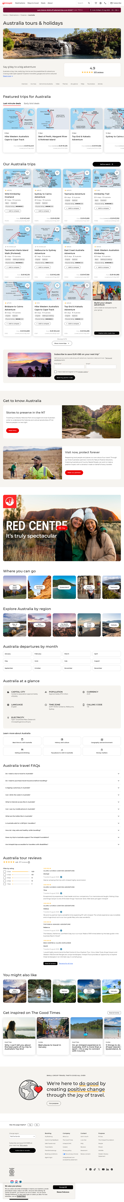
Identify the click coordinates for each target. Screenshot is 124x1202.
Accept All (63, 1187)
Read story (13, 430)
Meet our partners (74, 473)
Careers (65, 1147)
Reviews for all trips (66, 963)
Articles (100, 84)
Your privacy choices (71, 1154)
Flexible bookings (50, 1150)
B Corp (100, 1136)
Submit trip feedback (51, 1140)
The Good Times (68, 1140)
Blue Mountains (39, 625)
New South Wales (14, 587)
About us (65, 1136)
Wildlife (100, 1150)
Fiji (39, 991)
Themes (65, 84)
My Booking (49, 1136)
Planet (100, 1147)
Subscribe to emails (22, 1150)
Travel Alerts (49, 1147)
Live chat (83, 1140)
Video (57, 84)
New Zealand (15, 991)
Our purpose (53, 1103)
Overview (25, 84)
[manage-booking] (100, 3)
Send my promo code (65, 378)
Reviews (83, 1147)
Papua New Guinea (89, 991)
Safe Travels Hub (50, 1143)
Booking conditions (51, 1154)
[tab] (12, 103)
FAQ (82, 1143)
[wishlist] (96, 3)
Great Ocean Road (89, 625)
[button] (27, 173)
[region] (39, 1191)
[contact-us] (105, 3)
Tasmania (114, 587)
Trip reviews (91, 84)
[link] (17, 654)
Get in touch (84, 1136)
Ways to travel (33, 3)
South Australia (89, 587)
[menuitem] (7, 3)
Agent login (48, 1157)
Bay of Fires (14, 625)
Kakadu (114, 625)
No (37, 1125)
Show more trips (60, 343)
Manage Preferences (63, 1192)
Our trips (33, 84)
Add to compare (14, 211)
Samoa (64, 991)
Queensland (64, 587)
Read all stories (114, 1013)
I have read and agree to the (73, 372)
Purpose (101, 1133)
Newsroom (84, 1150)
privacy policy (83, 372)
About (50, 3)
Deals (43, 3)
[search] (81, 3)
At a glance (74, 84)
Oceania (23, 15)
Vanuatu (114, 991)
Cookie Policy (21, 1196)
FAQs (82, 84)
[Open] (29, 862)
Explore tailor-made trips (107, 333)
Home (5, 15)
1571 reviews (98, 72)
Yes (30, 1125)
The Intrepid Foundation (106, 1140)
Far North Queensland (64, 625)
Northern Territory (39, 587)
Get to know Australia (46, 84)
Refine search (105, 164)
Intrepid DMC (67, 1143)
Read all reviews (50, 963)
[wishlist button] (27, 173)
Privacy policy (67, 1150)
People (100, 1143)
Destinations (20, 3)
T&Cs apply (23, 1145)
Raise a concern (85, 1154)
